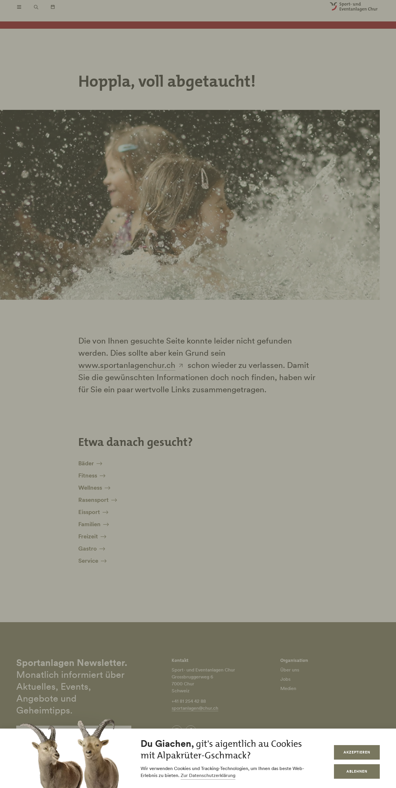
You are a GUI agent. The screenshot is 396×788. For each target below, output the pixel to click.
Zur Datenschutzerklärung (208, 775)
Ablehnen (356, 771)
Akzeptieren (357, 752)
